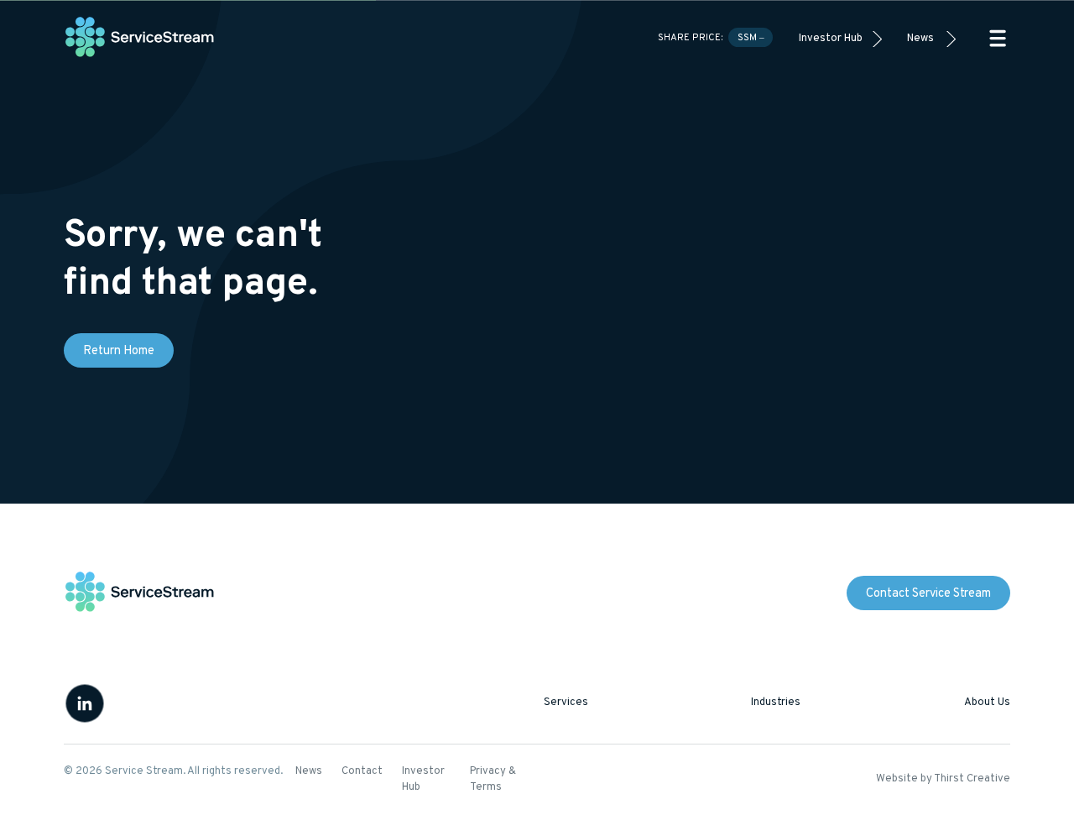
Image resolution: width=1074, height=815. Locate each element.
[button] (997, 38)
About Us (987, 702)
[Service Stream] (140, 38)
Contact (362, 771)
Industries (775, 702)
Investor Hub (831, 38)
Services (566, 702)
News (920, 38)
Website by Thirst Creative (943, 779)
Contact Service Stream (928, 594)
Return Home (118, 351)
